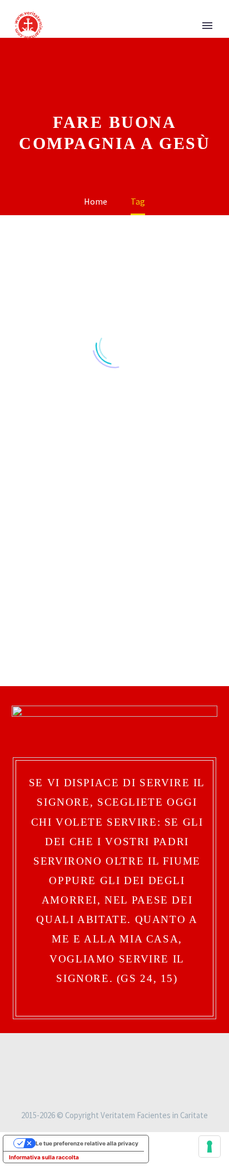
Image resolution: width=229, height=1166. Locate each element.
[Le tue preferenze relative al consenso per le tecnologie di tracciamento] (209, 1146)
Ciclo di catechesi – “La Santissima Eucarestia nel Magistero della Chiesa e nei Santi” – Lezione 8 (60, 511)
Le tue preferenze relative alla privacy (87, 1143)
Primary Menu (207, 25)
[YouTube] (121, 1051)
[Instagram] (107, 1051)
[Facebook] (92, 1051)
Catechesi (47, 589)
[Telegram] (136, 1051)
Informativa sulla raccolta (44, 1157)
